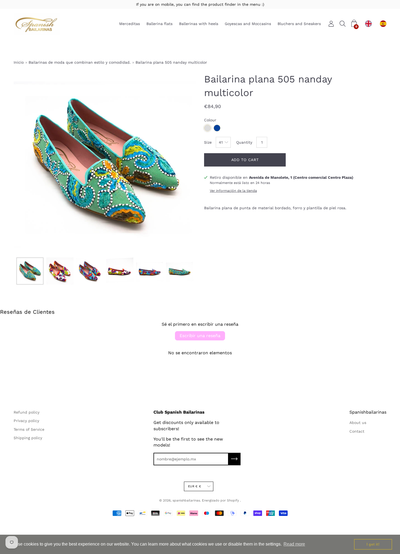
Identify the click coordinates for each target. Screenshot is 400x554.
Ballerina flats (159, 24)
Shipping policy (28, 438)
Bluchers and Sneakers (299, 24)
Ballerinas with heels (198, 24)
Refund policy (26, 412)
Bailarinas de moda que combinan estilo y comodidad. (80, 62)
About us (357, 422)
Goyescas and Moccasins (248, 24)
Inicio (19, 62)
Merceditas (129, 24)
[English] (369, 23)
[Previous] (27, 163)
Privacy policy (26, 420)
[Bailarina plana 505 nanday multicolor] (30, 271)
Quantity (244, 142)
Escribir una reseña (200, 335)
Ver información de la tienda (233, 191)
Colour (210, 120)
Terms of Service (29, 429)
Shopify (233, 500)
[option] (384, 23)
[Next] (182, 163)
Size (208, 142)
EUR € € (194, 486)
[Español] (384, 23)
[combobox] (369, 23)
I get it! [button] (373, 544)
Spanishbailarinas (367, 412)
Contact (356, 431)
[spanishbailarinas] (37, 24)
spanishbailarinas (186, 500)
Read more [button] (294, 544)
